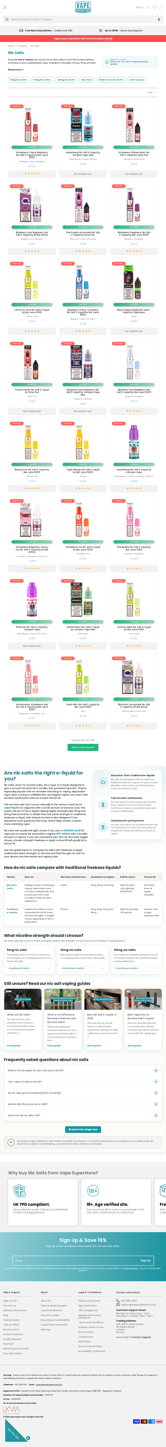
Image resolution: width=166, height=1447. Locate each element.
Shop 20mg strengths (136, 968)
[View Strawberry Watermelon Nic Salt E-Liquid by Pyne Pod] (134, 139)
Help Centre (10, 1301)
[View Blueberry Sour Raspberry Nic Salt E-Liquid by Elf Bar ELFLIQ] (32, 218)
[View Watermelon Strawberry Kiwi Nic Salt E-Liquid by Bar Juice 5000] (32, 691)
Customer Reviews (51, 1310)
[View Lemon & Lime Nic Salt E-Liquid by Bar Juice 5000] (32, 296)
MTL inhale (63, 833)
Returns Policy (11, 1329)
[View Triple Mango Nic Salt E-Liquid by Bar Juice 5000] (83, 455)
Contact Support (140, 1337)
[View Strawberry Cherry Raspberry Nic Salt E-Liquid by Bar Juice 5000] (32, 139)
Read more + (16, 69)
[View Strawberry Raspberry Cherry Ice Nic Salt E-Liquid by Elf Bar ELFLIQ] (32, 534)
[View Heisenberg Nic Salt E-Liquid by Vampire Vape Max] (83, 139)
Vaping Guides (11, 1320)
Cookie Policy (85, 1337)
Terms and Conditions (91, 1322)
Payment (8, 1344)
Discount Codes (50, 1315)
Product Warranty (13, 1334)
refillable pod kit (73, 830)
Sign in (140, 7)
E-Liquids (22, 46)
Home (11, 46)
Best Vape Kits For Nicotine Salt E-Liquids (141, 1016)
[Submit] (7, 19)
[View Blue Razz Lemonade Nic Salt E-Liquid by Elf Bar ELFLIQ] (134, 691)
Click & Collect (11, 1325)
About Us (46, 1301)
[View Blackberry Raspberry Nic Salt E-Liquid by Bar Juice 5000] (134, 218)
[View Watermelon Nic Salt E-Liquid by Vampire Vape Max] (83, 613)
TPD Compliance (87, 1310)
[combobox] (80, 19)
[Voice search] (158, 19)
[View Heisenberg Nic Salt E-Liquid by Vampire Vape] (134, 455)
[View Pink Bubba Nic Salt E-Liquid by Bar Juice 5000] (134, 534)
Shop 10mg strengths (83, 968)
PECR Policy (84, 1341)
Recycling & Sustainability (55, 1320)
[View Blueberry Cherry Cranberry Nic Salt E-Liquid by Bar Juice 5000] (83, 296)
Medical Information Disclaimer (89, 1316)
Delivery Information (14, 1310)
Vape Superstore (18, 1417)
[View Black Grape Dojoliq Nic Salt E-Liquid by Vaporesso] (134, 296)
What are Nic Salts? (19, 1014)
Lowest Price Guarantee (54, 1325)
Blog (5, 1315)
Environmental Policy (90, 1346)
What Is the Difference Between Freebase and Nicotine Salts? (61, 1018)
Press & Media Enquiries (54, 1306)
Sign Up (145, 1260)
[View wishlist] (155, 7)
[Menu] (4, 7)
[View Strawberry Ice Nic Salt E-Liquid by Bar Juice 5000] (83, 534)
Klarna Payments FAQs (16, 1348)
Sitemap (45, 1329)
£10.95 (108, 38)
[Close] (27, 1437)
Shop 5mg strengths (29, 968)
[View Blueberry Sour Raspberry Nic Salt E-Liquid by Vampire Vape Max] (83, 376)
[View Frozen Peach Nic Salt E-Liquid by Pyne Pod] (32, 376)
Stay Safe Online (12, 1353)
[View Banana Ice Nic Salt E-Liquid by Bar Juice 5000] (32, 455)
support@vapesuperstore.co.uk (49, 1384)
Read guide (14, 1045)
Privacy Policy (131, 1268)
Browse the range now (83, 1129)
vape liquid (11, 807)
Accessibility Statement (91, 1351)
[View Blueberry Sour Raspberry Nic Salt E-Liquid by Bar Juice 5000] (134, 376)
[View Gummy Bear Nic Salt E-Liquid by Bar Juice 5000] (134, 613)
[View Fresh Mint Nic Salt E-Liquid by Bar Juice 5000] (83, 691)
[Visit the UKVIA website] (83, 1410)
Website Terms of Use (90, 1327)
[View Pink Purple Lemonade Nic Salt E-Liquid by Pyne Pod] (83, 218)
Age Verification (87, 1306)
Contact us (9, 1306)
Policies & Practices (89, 1301)
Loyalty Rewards (12, 1339)
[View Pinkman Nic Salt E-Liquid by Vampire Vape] (32, 613)
